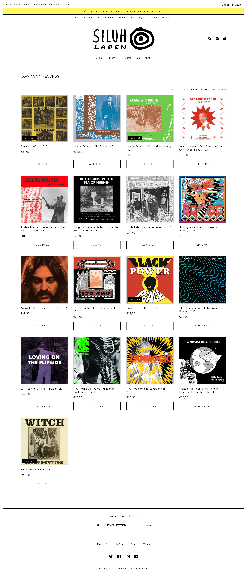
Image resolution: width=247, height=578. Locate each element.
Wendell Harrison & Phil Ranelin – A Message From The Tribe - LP (201, 390)
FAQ (99, 544)
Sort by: (175, 89)
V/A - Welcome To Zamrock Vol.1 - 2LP (147, 390)
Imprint (144, 568)
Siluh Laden (114, 568)
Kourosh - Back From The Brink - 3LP (44, 308)
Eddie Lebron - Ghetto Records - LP (148, 227)
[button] (100, 58)
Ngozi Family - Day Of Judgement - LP (95, 309)
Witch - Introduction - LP (36, 469)
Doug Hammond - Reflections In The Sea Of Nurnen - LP (95, 229)
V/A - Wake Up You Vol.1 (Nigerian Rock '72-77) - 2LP (94, 390)
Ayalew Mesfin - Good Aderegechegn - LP (149, 148)
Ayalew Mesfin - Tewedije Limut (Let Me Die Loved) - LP (43, 229)
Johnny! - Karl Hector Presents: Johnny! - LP (198, 229)
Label (225, 4)
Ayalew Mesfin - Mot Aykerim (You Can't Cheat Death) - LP (200, 148)
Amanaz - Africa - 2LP (34, 146)
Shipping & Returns (116, 544)
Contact (135, 544)
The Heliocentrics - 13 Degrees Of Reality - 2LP (200, 309)
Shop (237, 4)
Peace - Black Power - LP (142, 308)
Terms (146, 544)
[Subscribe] (148, 526)
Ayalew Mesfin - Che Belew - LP (93, 146)
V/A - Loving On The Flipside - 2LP (42, 388)
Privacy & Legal (131, 568)
